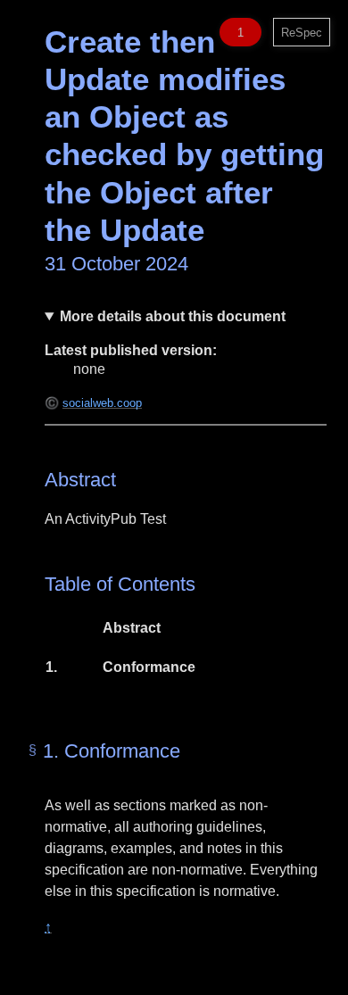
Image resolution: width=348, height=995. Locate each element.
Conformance (148, 667)
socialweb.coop (102, 403)
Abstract (132, 627)
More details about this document (173, 316)
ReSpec (301, 32)
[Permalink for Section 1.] (33, 750)
